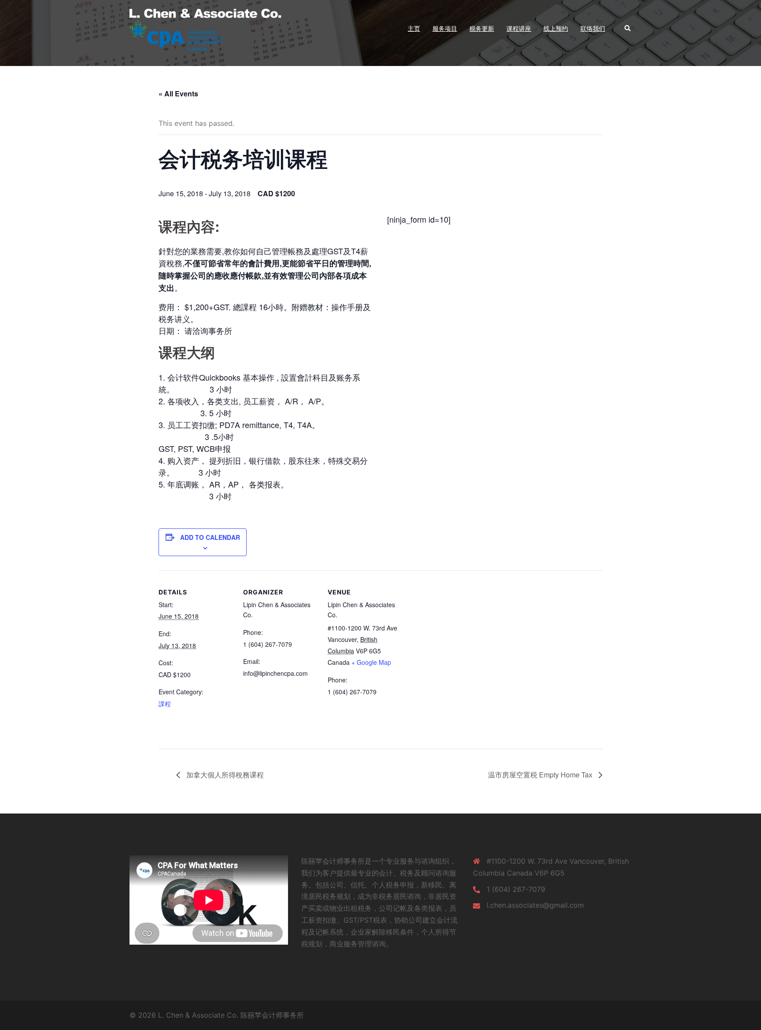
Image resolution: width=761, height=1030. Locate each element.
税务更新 (481, 28)
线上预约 (555, 28)
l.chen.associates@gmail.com (535, 905)
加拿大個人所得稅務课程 (224, 775)
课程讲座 (518, 28)
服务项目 (444, 28)
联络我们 (592, 28)
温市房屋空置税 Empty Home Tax (541, 775)
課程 (165, 703)
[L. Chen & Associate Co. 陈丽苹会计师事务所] (213, 27)
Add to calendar (210, 537)
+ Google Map (371, 662)
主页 (414, 28)
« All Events (178, 93)
